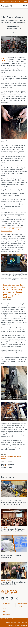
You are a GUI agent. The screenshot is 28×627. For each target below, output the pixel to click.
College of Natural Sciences (8, 456)
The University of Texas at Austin (12, 619)
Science (19, 456)
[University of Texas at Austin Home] (9, 2)
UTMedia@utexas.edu (10, 466)
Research (14, 12)
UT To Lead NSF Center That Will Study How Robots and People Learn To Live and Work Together (13, 502)
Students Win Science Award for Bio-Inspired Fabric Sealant (13, 583)
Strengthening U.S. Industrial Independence (11, 556)
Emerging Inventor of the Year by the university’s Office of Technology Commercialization (11, 229)
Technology (4, 458)
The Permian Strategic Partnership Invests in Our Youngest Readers (13, 530)
